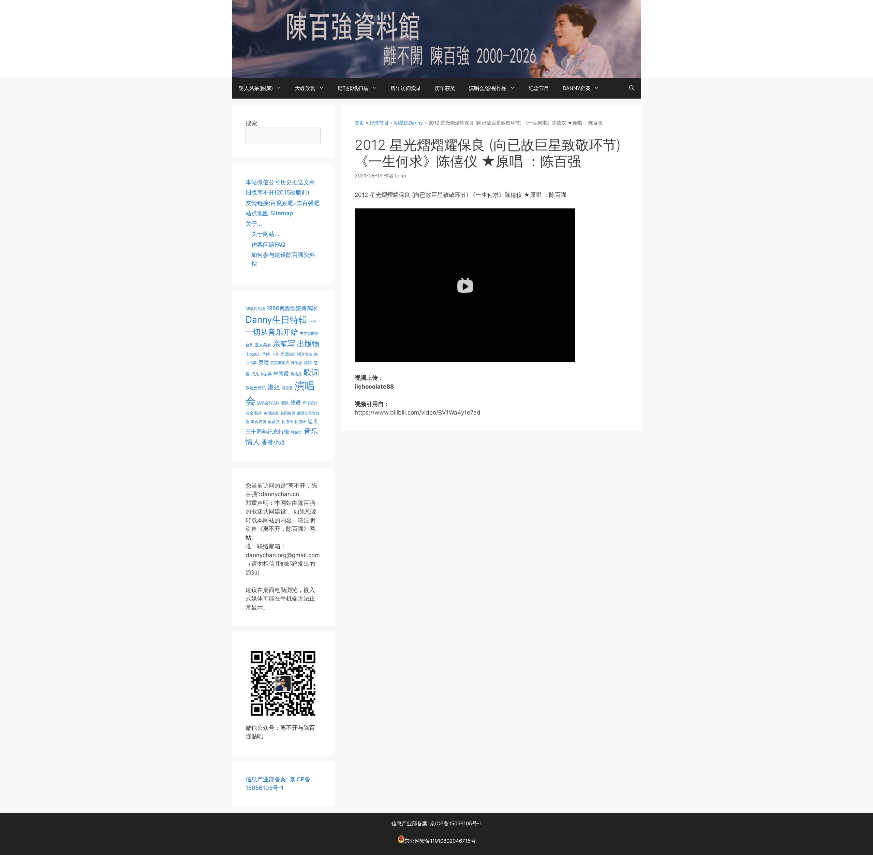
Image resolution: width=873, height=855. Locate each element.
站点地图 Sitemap (269, 213)
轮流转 (300, 422)
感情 (308, 362)
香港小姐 (273, 442)
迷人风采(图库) (256, 88)
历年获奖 (445, 88)
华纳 (266, 354)
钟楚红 (296, 432)
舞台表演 (258, 422)
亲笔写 (284, 343)
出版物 (308, 343)
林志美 (266, 374)
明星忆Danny (408, 123)
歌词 (311, 372)
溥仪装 (287, 388)
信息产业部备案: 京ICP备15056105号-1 (436, 823)
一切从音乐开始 (272, 331)
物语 (296, 403)
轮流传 (287, 422)
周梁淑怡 (288, 354)
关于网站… (265, 234)
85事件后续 (255, 309)
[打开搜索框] (631, 88)
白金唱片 (254, 413)
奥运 (263, 362)
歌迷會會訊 (256, 387)
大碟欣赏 (305, 88)
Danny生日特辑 (277, 319)
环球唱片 (309, 403)
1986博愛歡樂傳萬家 (292, 308)
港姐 (274, 387)
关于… (254, 223)
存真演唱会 (279, 363)
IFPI (312, 321)
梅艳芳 (296, 374)
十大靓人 (253, 354)
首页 (359, 123)
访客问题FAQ (268, 244)
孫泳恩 (296, 363)
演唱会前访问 (268, 403)
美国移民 (287, 413)
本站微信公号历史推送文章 (280, 182)
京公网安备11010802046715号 (440, 841)
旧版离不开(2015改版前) (277, 192)
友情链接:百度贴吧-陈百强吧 (283, 203)
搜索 (251, 123)
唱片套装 (304, 354)
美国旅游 (271, 413)
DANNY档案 (577, 88)
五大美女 (263, 344)
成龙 (255, 374)
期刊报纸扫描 (353, 88)
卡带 (275, 354)
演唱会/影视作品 (487, 88)
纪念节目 (539, 88)
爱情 (285, 403)
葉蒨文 (274, 421)
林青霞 (281, 373)
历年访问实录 (405, 88)
